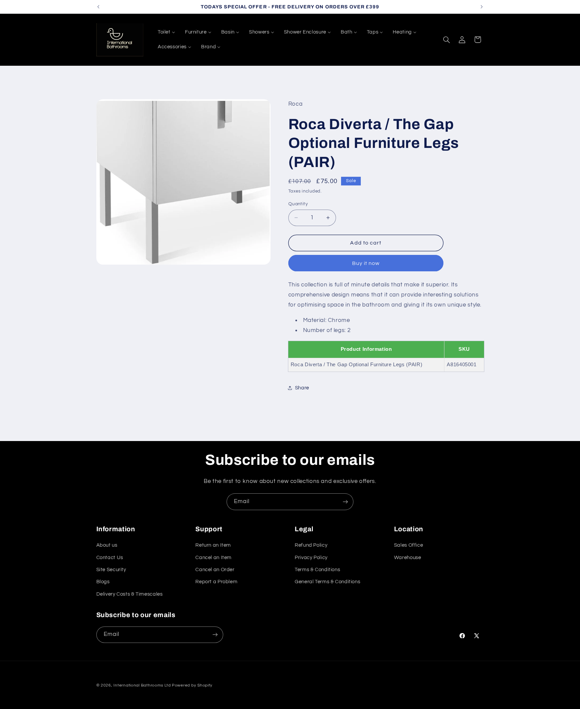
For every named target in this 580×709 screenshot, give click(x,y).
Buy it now (366, 263)
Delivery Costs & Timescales (129, 594)
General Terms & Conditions (327, 581)
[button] (446, 39)
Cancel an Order (214, 569)
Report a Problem (216, 581)
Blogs (103, 581)
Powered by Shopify (192, 685)
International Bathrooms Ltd (142, 685)
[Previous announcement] (98, 6)
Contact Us (109, 557)
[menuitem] (166, 32)
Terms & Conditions (317, 569)
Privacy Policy (311, 557)
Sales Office (408, 545)
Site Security (111, 569)
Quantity (298, 203)
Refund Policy (311, 545)
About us (106, 545)
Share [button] (302, 387)
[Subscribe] (345, 501)
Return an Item (213, 545)
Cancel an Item (213, 557)
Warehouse (407, 557)
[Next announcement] (481, 6)
